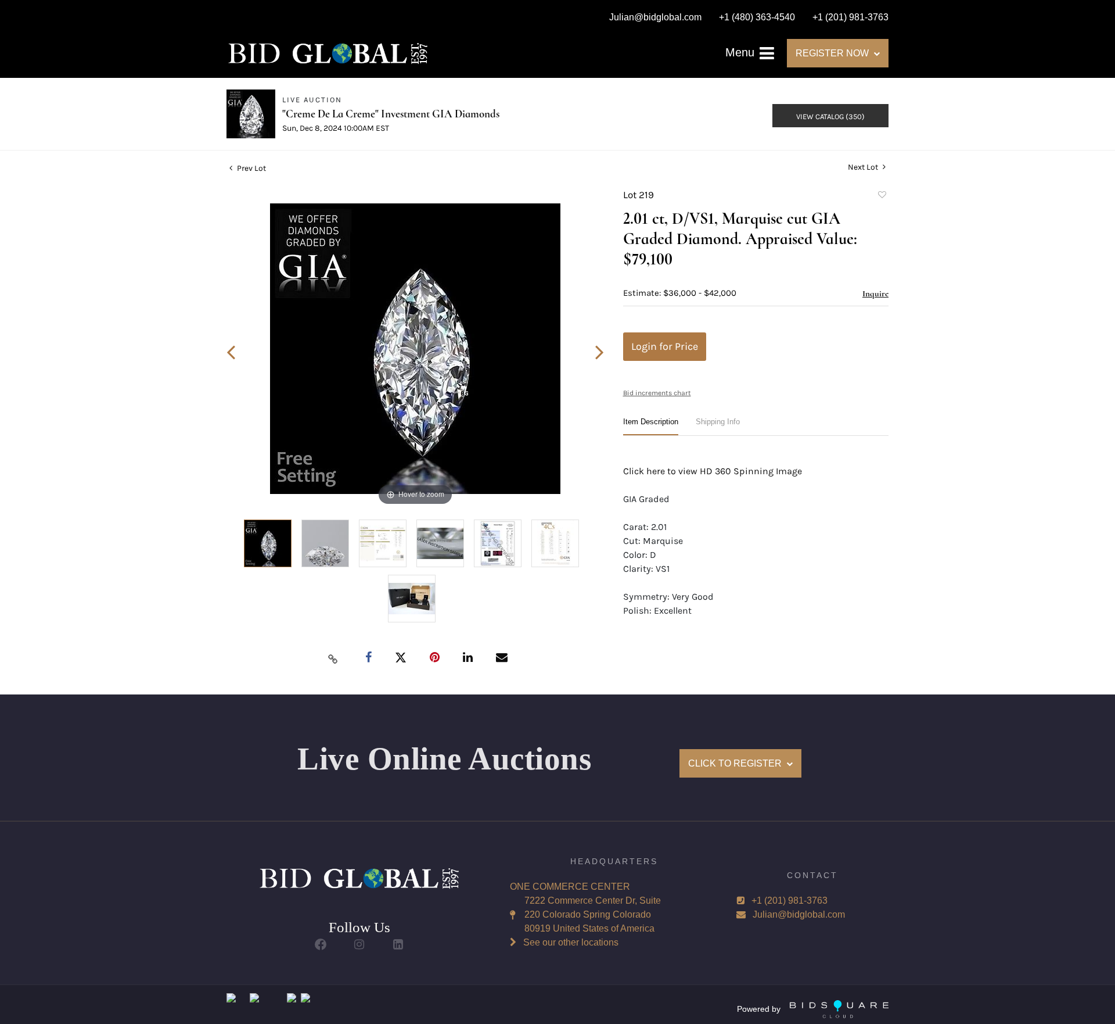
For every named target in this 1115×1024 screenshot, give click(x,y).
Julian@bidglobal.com (799, 914)
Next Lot (864, 167)
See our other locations (570, 942)
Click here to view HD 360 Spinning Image (712, 471)
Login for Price (664, 346)
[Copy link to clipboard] (333, 658)
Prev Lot (250, 168)
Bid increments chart (657, 393)
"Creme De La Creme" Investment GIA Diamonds (390, 113)
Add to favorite (882, 196)
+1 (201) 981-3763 (789, 900)
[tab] (650, 426)
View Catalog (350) (830, 116)
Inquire (875, 293)
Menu (741, 52)
